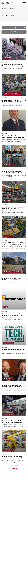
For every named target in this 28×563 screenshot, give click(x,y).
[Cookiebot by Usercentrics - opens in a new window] (20, 263)
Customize (13, 294)
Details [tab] (14, 267)
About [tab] (22, 267)
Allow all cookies (14, 289)
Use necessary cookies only (14, 298)
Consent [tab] (5, 267)
